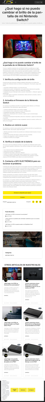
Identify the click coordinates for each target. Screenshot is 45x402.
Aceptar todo (14, 390)
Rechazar (23, 390)
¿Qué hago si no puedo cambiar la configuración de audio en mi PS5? (11, 360)
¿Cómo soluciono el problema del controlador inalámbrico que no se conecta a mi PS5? (33, 286)
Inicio (3, 23)
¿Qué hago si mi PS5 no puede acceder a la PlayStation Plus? (11, 324)
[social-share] (33, 202)
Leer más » (6, 295)
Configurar (31, 390)
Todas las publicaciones (12, 23)
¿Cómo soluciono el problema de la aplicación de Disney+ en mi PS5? (32, 360)
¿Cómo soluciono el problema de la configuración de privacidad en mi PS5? (32, 324)
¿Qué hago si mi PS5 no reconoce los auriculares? (11, 284)
